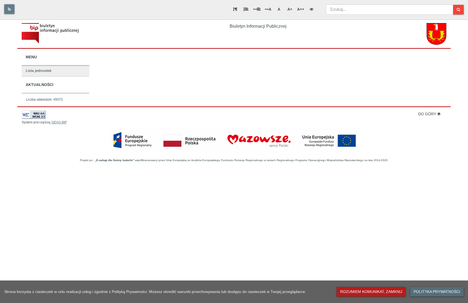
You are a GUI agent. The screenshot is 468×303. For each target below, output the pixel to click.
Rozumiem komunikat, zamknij (371, 291)
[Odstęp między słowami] (257, 9)
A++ (300, 9)
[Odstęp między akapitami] (235, 9)
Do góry (427, 114)
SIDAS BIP (59, 122)
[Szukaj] (458, 9)
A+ (289, 9)
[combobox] (389, 9)
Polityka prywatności (437, 291)
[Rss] (9, 9)
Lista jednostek (38, 70)
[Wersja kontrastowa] (311, 9)
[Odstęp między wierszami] (245, 9)
